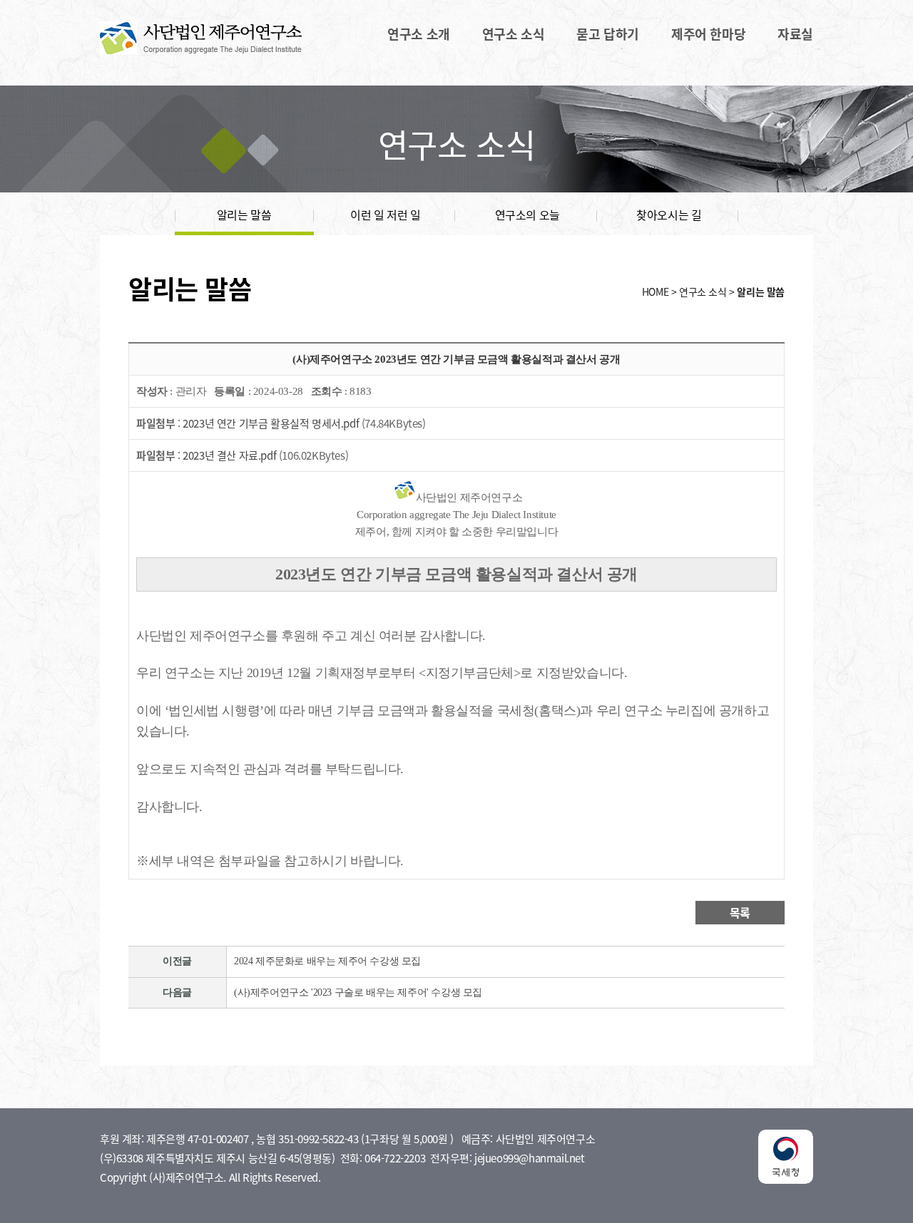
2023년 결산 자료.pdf (229, 455)
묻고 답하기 (607, 34)
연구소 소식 (513, 34)
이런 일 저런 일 (385, 214)
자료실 (795, 34)
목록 (740, 912)
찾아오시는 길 (668, 214)
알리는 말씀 (244, 214)
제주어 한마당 (708, 34)
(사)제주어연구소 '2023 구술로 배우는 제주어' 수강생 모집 (358, 992)
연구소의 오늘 (527, 214)
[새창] (785, 1179)
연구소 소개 (418, 34)
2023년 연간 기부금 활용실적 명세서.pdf (271, 423)
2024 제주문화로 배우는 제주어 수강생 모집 (327, 961)
